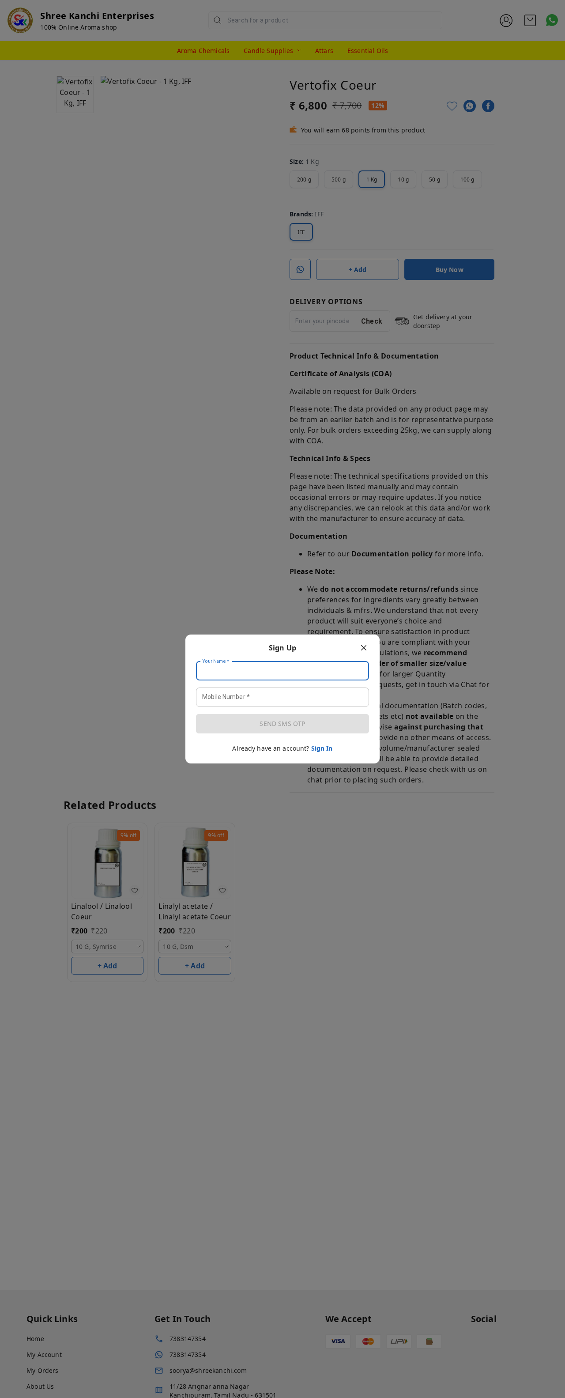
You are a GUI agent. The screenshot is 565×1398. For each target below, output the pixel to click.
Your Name (216, 661)
